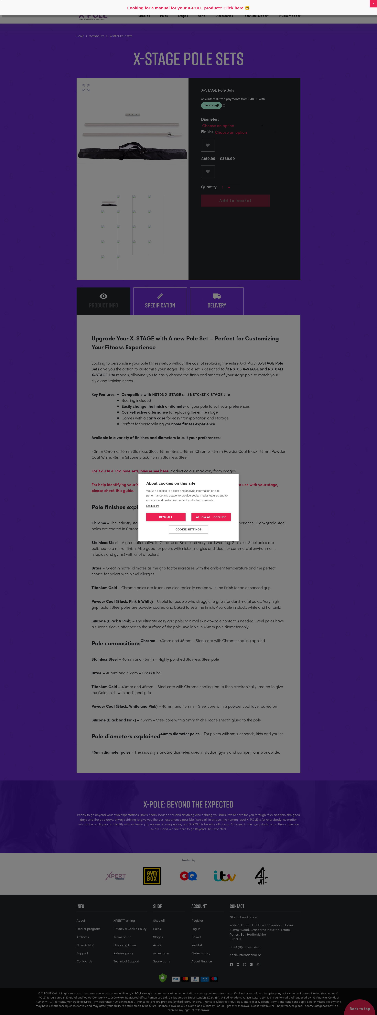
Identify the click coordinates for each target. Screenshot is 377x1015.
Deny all (166, 517)
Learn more (152, 505)
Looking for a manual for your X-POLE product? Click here (185, 8)
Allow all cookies (211, 517)
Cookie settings (188, 529)
